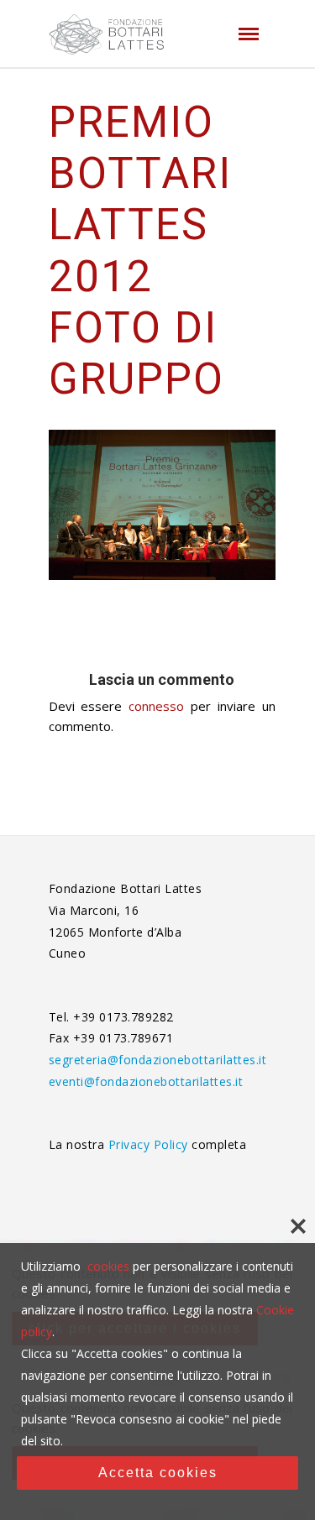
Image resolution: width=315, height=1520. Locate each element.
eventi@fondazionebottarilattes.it (146, 1081)
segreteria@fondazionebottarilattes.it (158, 1060)
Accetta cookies (158, 1472)
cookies (108, 1266)
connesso (156, 705)
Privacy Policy (150, 1144)
